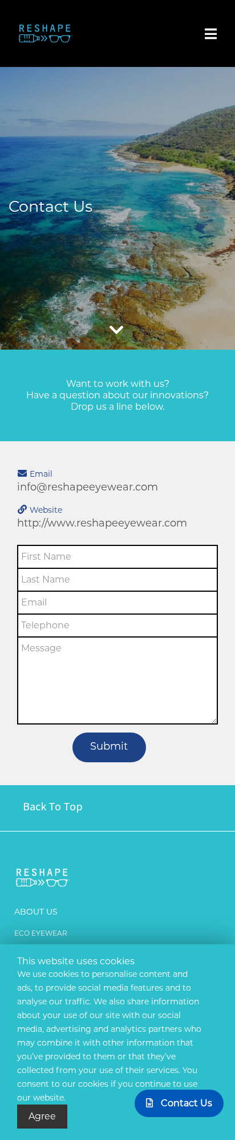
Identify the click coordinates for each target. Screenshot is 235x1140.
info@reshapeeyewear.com (87, 487)
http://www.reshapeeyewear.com (102, 523)
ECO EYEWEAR (40, 933)
